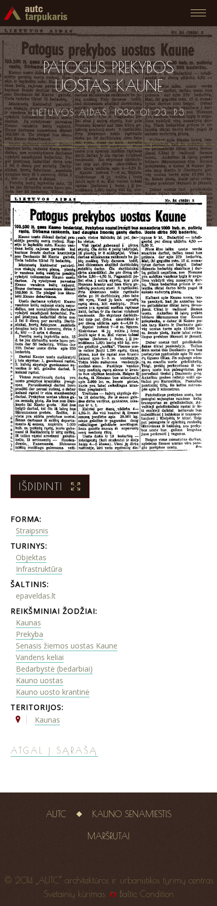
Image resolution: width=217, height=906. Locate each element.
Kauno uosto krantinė (53, 692)
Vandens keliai (40, 657)
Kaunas (28, 622)
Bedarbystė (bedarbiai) (54, 669)
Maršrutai (108, 836)
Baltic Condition (147, 894)
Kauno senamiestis (131, 814)
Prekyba (29, 634)
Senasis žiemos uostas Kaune (66, 646)
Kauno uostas (39, 680)
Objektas (31, 557)
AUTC (56, 814)
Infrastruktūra (39, 569)
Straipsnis (32, 531)
